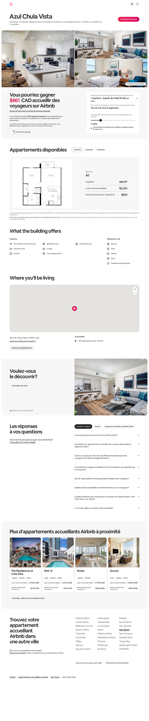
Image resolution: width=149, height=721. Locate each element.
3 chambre (101, 150)
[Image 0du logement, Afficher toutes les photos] (38, 58)
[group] (113, 112)
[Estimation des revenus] (114, 194)
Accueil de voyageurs (83, 426)
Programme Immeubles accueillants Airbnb (119, 426)
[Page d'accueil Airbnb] (11, 4)
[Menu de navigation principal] (137, 4)
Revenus (97, 426)
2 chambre (89, 150)
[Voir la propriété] (25, 565)
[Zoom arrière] (135, 289)
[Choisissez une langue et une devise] (132, 4)
